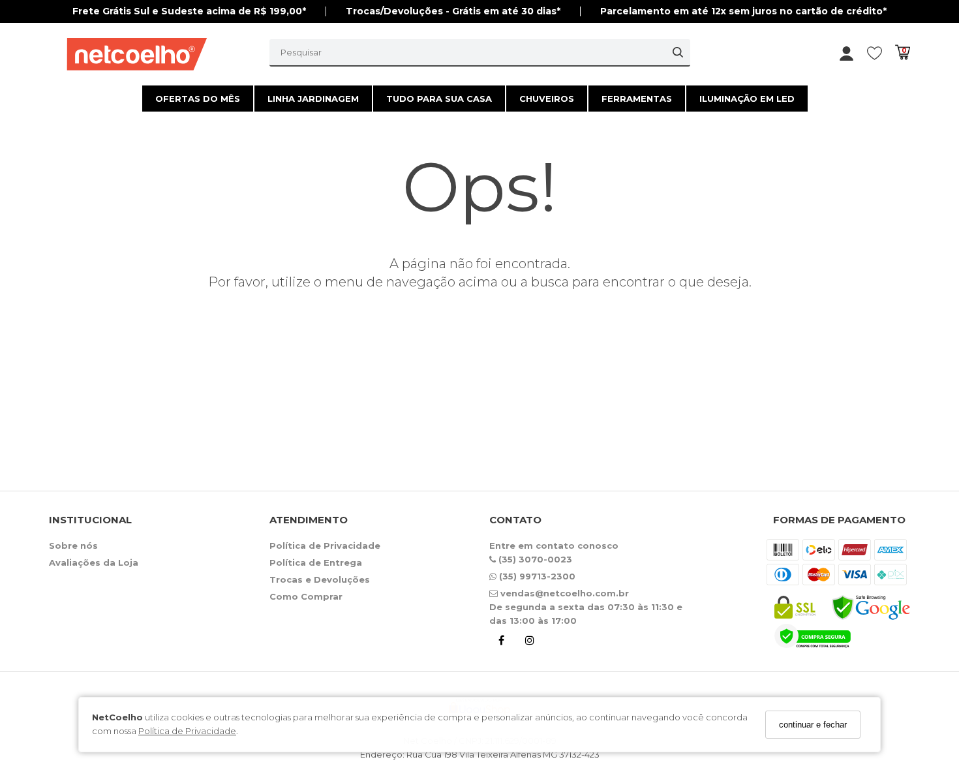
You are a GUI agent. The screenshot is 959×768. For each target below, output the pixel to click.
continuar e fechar (813, 725)
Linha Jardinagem (313, 98)
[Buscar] (677, 52)
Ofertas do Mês (197, 98)
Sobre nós (73, 545)
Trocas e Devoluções (319, 579)
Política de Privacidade (187, 731)
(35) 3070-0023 (534, 559)
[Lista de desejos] (881, 52)
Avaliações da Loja (93, 562)
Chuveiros (546, 98)
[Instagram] (529, 642)
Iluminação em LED (747, 98)
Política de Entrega (315, 562)
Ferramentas (636, 98)
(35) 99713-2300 (535, 576)
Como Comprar (305, 596)
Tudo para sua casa (439, 98)
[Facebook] (501, 642)
